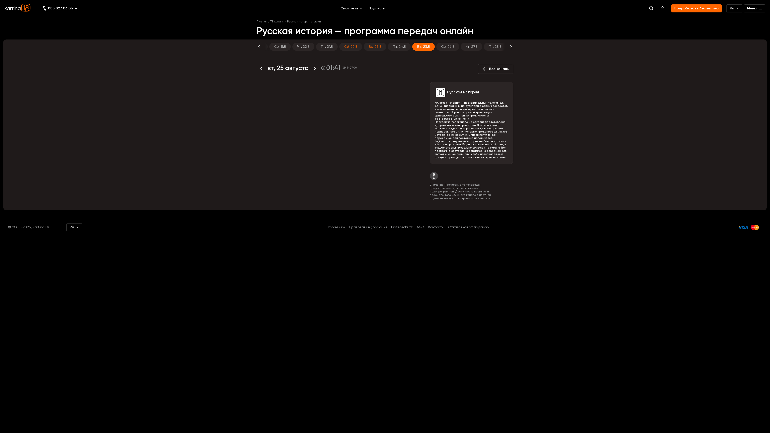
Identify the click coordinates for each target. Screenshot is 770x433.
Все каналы (499, 69)
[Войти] (663, 8)
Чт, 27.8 (471, 47)
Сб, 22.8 (350, 47)
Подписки (377, 8)
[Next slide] (507, 47)
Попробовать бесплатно (696, 8)
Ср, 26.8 (447, 47)
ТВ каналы (277, 21)
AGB (420, 227)
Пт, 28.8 (495, 47)
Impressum (336, 227)
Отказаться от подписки (468, 227)
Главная (262, 21)
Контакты (436, 227)
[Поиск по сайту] (651, 8)
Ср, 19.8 (280, 47)
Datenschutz (402, 227)
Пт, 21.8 (327, 47)
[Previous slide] (263, 47)
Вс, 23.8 (375, 47)
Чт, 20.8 (303, 47)
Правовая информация (368, 227)
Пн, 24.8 (399, 47)
